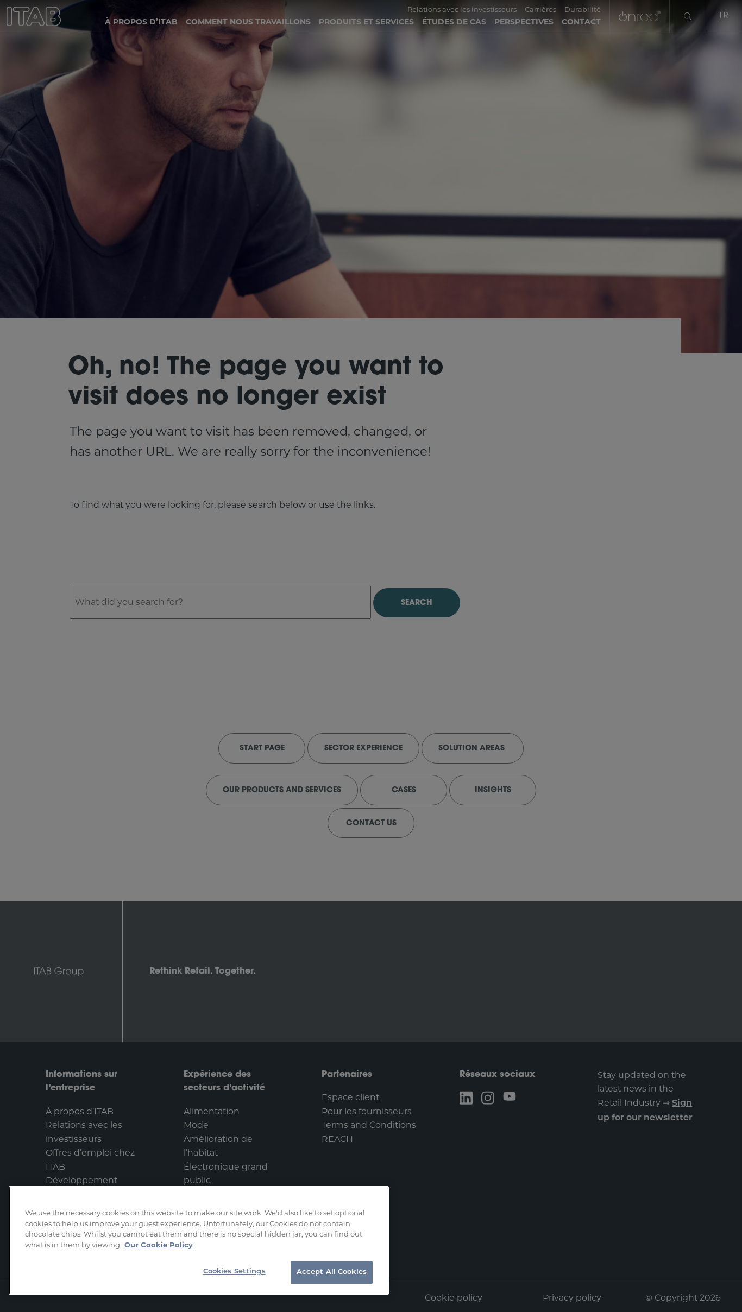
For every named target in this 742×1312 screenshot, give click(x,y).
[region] (199, 1240)
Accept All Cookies (332, 1272)
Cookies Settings (234, 1271)
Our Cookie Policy (158, 1244)
